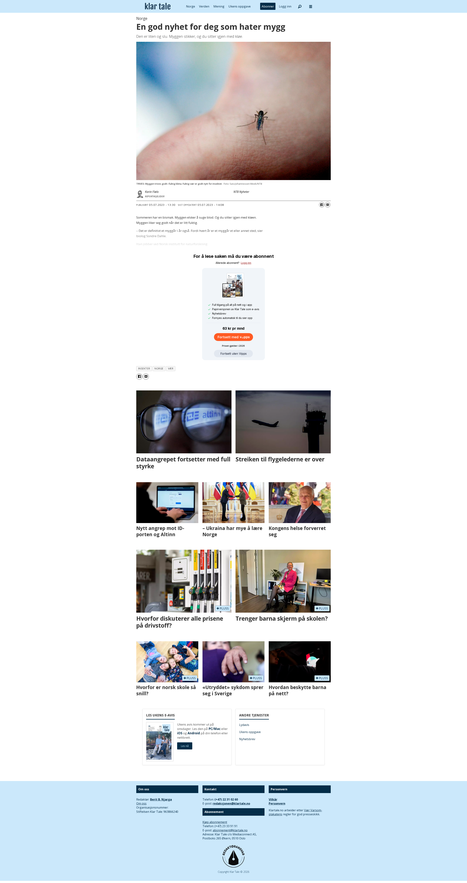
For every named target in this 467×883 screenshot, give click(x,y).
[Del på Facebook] (322, 204)
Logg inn (285, 6)
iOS (179, 733)
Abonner (268, 6)
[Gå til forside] (157, 6)
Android (194, 733)
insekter (144, 368)
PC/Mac (215, 729)
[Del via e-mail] (327, 204)
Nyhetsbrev (247, 739)
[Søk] (299, 6)
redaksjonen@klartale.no (231, 803)
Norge (190, 6)
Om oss (141, 803)
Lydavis (244, 725)
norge (159, 368)
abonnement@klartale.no (230, 830)
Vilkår (273, 799)
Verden (204, 6)
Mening (218, 6)
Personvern (277, 803)
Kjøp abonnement (214, 822)
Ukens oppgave (239, 6)
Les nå (185, 746)
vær (170, 368)
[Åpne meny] (310, 6)
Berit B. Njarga (161, 799)
